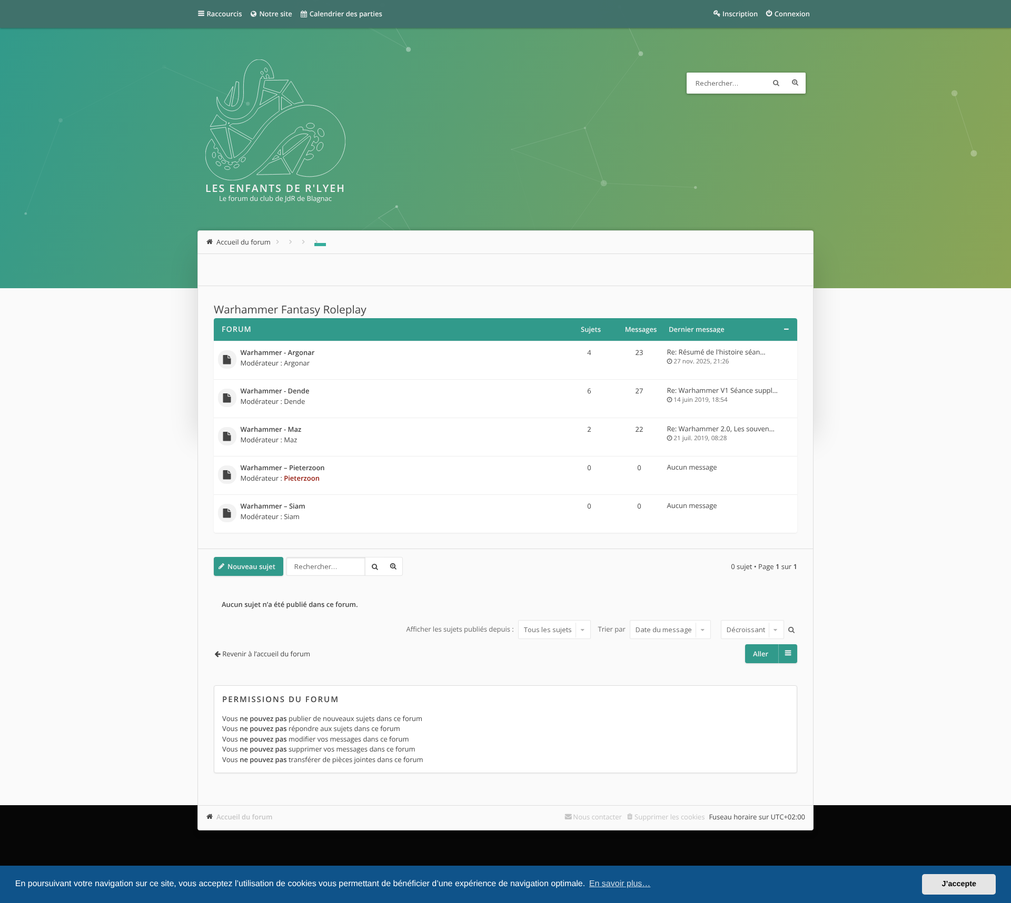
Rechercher (776, 83)
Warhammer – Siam (273, 506)
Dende (294, 401)
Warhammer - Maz (271, 429)
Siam (292, 516)
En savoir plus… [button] (620, 883)
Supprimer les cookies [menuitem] (670, 816)
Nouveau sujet (251, 566)
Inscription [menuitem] (740, 13)
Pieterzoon (302, 478)
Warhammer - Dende (275, 391)
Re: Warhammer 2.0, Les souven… (721, 428)
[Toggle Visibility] (786, 329)
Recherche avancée (795, 83)
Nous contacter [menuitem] (597, 816)
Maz (290, 439)
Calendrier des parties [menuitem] (345, 13)
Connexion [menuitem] (792, 13)
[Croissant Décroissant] (751, 629)
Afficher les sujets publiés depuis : (461, 629)
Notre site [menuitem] (274, 13)
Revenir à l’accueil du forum (266, 653)
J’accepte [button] (958, 884)
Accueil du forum (244, 816)
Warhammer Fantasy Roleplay (290, 309)
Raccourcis (224, 13)
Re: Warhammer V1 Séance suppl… (722, 390)
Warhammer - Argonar (278, 353)
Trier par (613, 629)
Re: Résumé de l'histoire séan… (716, 352)
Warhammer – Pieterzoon (283, 468)
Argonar (297, 363)
